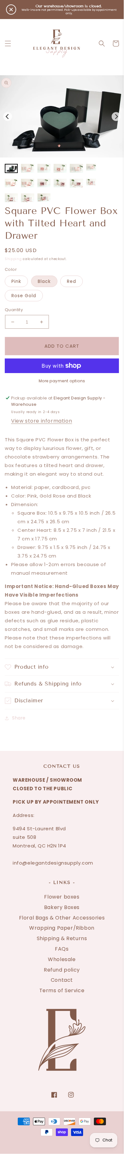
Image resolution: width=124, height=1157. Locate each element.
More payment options (62, 381)
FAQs (62, 949)
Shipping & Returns (62, 938)
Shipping (13, 259)
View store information (41, 421)
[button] (8, 43)
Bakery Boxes (62, 907)
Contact (62, 980)
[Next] (116, 116)
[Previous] (7, 116)
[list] (62, 116)
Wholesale (61, 959)
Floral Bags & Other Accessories (62, 917)
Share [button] (19, 718)
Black (44, 281)
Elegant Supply (54, 1139)
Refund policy (62, 969)
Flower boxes (61, 896)
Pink (16, 281)
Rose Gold (23, 295)
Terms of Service (62, 990)
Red (71, 281)
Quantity (14, 310)
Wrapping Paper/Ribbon (62, 928)
